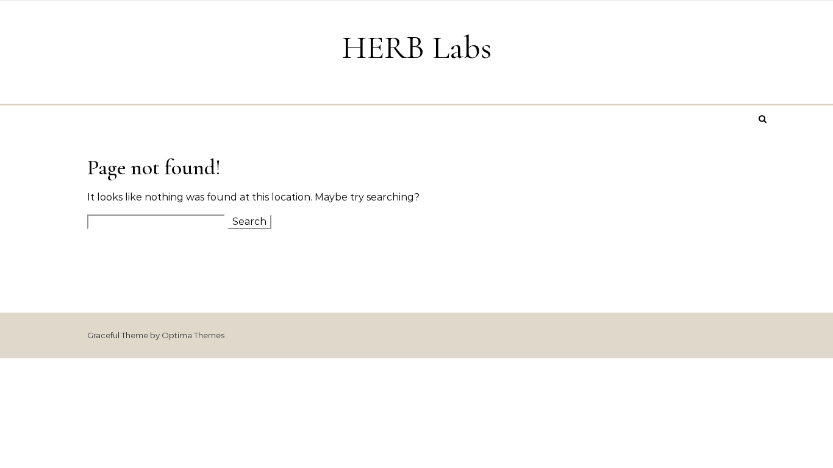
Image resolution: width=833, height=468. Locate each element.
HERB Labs (416, 47)
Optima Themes (193, 335)
